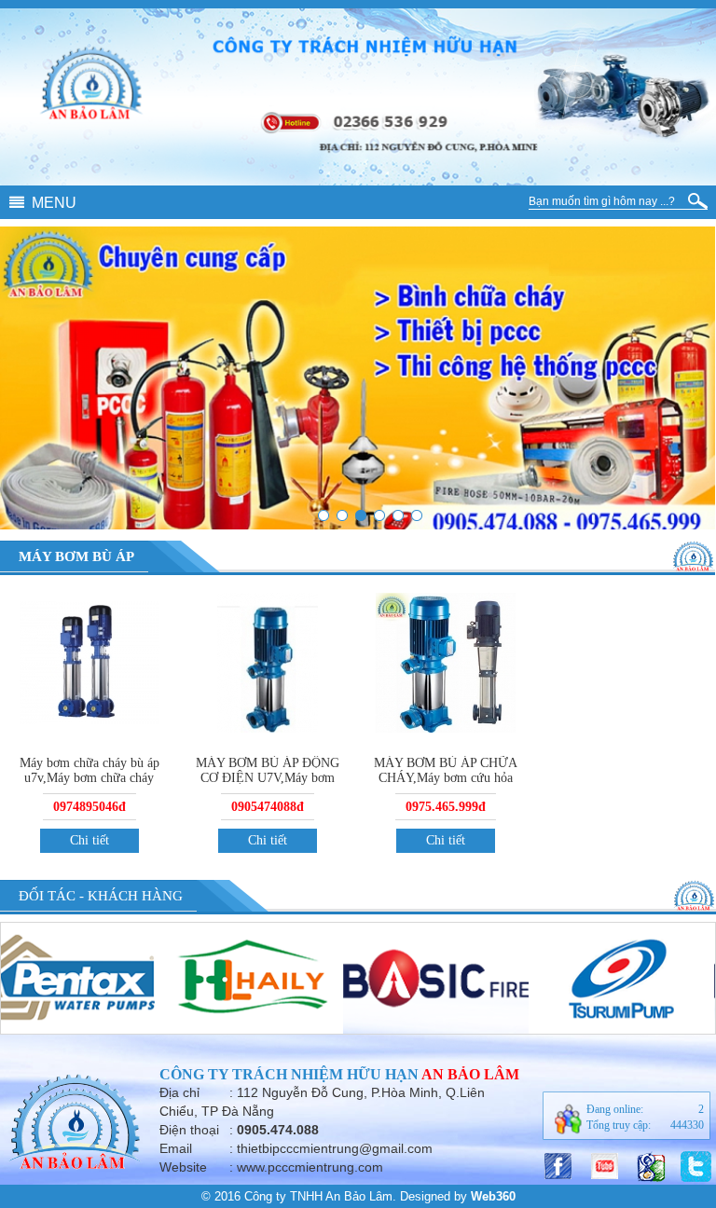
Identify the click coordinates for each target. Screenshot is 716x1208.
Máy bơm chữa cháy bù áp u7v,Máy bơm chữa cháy (89, 770)
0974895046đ (89, 807)
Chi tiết (89, 840)
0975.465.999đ (446, 807)
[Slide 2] (342, 515)
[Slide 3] (398, 515)
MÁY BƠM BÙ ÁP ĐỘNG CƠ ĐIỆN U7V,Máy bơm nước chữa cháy (267, 778)
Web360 (493, 1196)
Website (183, 1167)
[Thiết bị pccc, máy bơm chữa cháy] (360, 515)
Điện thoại (189, 1129)
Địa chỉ (179, 1092)
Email (175, 1148)
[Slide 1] (416, 515)
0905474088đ (267, 807)
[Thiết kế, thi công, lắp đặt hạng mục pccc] (379, 515)
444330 (687, 1125)
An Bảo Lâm (470, 1074)
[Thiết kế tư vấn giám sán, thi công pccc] (323, 515)
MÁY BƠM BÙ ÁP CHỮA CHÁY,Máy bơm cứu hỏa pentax (445, 778)
